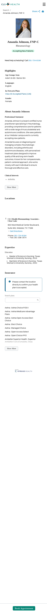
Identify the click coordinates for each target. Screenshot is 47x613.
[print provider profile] (43, 11)
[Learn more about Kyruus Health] (23, 371)
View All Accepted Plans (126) (18, 94)
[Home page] (10, 4)
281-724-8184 (34, 60)
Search (6, 10)
